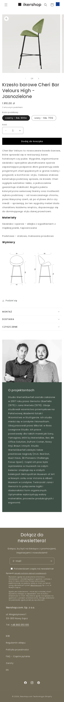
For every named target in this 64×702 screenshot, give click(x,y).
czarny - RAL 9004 (16, 117)
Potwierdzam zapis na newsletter (34, 568)
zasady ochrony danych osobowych (30, 573)
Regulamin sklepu (16, 642)
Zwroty (10, 663)
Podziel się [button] (11, 300)
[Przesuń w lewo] (25, 78)
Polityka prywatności (17, 649)
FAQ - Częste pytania (18, 656)
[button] (6, 5)
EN (7, 669)
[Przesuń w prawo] (38, 78)
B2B (8, 635)
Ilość (4, 124)
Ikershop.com (26, 696)
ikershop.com (36, 585)
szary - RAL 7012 (44, 117)
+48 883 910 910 (20, 624)
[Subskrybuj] (51, 561)
